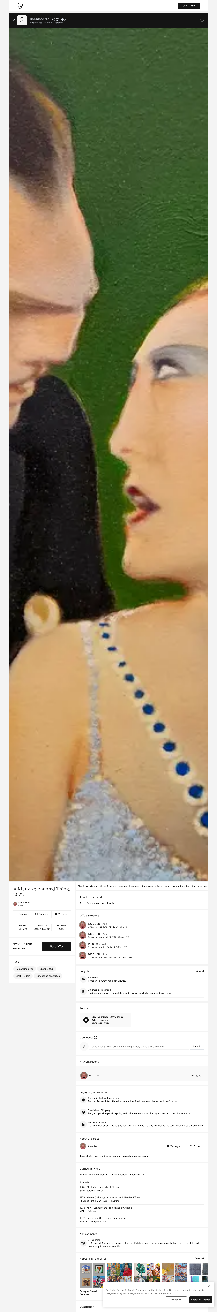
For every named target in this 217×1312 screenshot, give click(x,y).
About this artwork (87, 886)
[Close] (209, 1285)
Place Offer (56, 946)
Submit (196, 1046)
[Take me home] (20, 6)
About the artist (181, 886)
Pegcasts (134, 886)
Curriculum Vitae (200, 886)
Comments (147, 886)
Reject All (176, 1299)
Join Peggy (189, 5)
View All (199, 1258)
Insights (123, 886)
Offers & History (107, 886)
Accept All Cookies (200, 1299)
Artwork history (163, 886)
